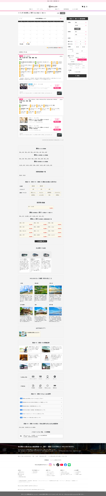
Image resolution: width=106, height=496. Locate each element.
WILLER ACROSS (42, 489)
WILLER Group (21, 489)
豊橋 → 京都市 (36, 165)
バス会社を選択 (77, 71)
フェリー (48, 9)
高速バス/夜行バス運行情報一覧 (53, 1)
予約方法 (23, 386)
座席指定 (49, 192)
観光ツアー (57, 9)
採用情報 (24, 480)
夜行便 (83, 46)
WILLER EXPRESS (28, 489)
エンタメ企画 (75, 9)
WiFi (49, 194)
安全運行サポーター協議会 (30, 427)
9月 (60, 18)
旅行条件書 (30, 480)
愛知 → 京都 (33, 152)
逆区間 (63, 13)
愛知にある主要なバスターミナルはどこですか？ (33, 398)
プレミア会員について (50, 473)
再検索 (78, 75)
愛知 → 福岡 (44, 152)
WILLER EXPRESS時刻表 (65, 473)
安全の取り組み (21, 474)
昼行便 (77, 46)
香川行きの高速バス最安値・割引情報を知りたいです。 (34, 409)
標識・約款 (35, 480)
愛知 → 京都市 (34, 158)
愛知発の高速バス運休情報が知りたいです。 (32, 406)
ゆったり (41, 192)
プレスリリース (21, 473)
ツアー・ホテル (40, 9)
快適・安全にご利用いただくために (66, 475)
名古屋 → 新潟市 (29, 165)
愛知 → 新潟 (27, 152)
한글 (23, 485)
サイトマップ (62, 480)
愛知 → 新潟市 (28, 158)
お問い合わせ (68, 480)
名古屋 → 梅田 (43, 165)
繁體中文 (27, 485)
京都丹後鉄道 (66, 9)
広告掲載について (75, 480)
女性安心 (33, 194)
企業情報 (20, 480)
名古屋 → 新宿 (22, 165)
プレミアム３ (31, 85)
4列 (49, 189)
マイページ (35, 473)
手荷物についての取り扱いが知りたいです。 (32, 417)
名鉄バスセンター (26, 435)
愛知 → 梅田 (40, 158)
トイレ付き (41, 194)
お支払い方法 (24, 377)
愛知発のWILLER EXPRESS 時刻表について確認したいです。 (35, 402)
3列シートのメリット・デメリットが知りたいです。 (34, 413)
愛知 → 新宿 (21, 158)
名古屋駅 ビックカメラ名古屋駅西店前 (39, 435)
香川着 (24, 175)
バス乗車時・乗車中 (78, 474)
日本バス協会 (21, 427)
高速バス (31, 9)
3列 (41, 189)
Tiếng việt (36, 485)
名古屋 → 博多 (49, 165)
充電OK (57, 194)
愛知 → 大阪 (38, 152)
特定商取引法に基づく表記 (53, 480)
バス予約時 (77, 473)
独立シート (33, 192)
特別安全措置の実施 (22, 476)
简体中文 (31, 485)
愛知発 (20, 175)
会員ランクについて (50, 474)
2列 (33, 189)
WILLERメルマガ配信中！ (51, 475)
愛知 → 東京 (21, 152)
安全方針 (20, 475)
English (20, 485)
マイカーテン (57, 192)
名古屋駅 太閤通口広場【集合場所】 (30, 436)
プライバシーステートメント (43, 480)
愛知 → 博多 (46, 158)
